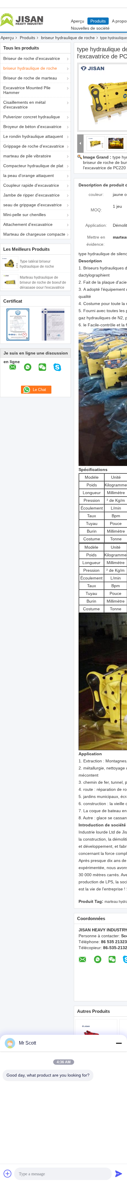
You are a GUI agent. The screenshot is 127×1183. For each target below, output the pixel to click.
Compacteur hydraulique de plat (33, 165)
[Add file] (8, 1173)
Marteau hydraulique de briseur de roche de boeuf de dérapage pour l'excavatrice (43, 282)
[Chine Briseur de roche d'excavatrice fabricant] (23, 20)
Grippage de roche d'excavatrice (33, 146)
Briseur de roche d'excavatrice (31, 58)
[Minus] (118, 1043)
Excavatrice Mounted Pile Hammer (27, 90)
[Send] (118, 1173)
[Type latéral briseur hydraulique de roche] (10, 263)
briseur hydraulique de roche (68, 38)
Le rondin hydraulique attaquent (33, 136)
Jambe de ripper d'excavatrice (31, 195)
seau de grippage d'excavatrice (32, 204)
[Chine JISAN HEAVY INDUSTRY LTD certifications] (17, 324)
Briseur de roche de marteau (30, 78)
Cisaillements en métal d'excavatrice (24, 104)
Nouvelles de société (90, 28)
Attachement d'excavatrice (28, 224)
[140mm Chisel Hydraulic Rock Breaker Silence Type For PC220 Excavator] (96, 143)
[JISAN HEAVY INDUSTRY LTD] (80, 143)
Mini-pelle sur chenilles (24, 214)
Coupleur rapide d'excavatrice (31, 185)
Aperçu (77, 21)
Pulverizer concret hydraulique (31, 116)
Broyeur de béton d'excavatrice (32, 126)
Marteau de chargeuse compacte (34, 234)
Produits (98, 21)
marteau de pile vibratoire (27, 156)
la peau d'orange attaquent (28, 175)
